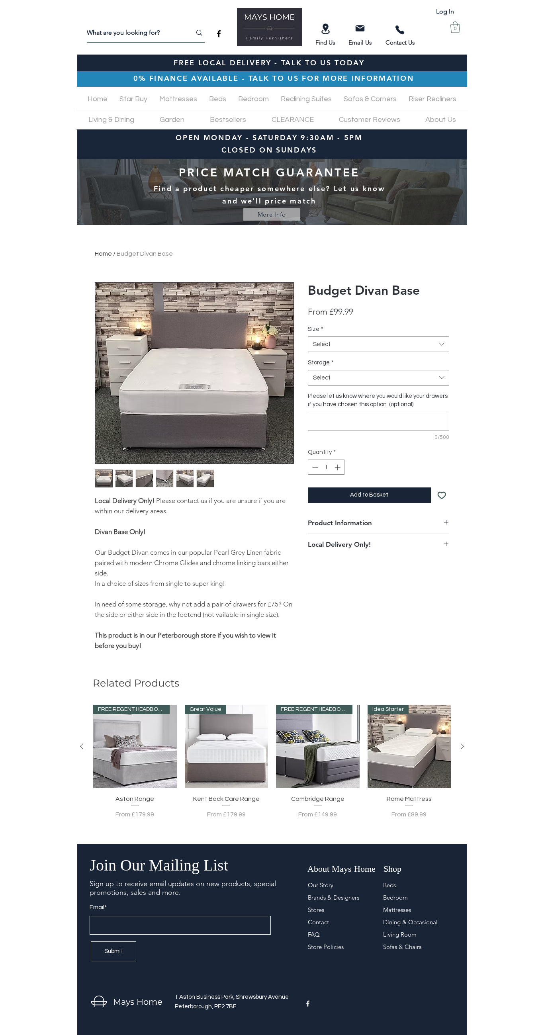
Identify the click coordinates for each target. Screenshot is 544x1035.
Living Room (400, 934)
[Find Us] (325, 29)
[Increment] (338, 467)
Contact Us (400, 42)
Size (315, 329)
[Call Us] (400, 30)
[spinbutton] (326, 467)
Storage (321, 363)
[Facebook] (218, 33)
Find (322, 42)
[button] (455, 27)
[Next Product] (462, 746)
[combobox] (378, 344)
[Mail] (360, 28)
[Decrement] (314, 467)
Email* (98, 907)
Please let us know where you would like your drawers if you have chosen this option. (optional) (378, 400)
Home (103, 253)
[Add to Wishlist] (442, 495)
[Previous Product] (81, 746)
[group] (272, 766)
